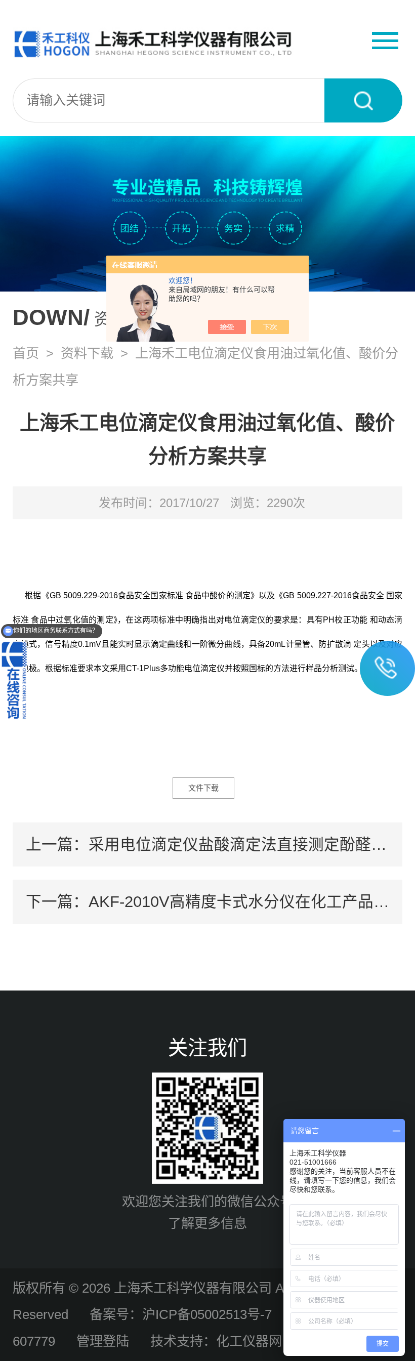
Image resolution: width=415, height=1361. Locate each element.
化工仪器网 (249, 1341)
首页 (26, 353)
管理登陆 (102, 1341)
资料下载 (87, 353)
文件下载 (203, 787)
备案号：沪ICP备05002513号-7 (181, 1314)
